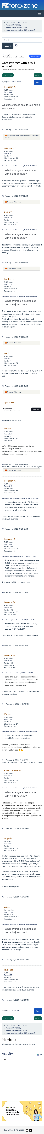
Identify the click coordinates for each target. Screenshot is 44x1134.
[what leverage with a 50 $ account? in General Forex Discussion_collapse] (41, 1054)
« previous (8, 75)
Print (38, 82)
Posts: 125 (8, 359)
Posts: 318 (8, 844)
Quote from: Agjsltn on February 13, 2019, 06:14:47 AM (18, 619)
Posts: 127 (8, 218)
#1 (3, 130)
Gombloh (21, 136)
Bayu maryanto (12, 136)
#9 (3, 645)
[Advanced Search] (16, 46)
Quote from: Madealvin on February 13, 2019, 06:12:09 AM (19, 556)
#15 (3, 1000)
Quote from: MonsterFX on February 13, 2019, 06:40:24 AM (19, 731)
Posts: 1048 (8, 912)
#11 (3, 760)
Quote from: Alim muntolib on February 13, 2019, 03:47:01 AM (20, 498)
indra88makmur (33, 136)
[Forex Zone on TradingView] (30, 1130)
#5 (3, 386)
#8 (3, 592)
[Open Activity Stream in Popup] (35, 1054)
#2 (3, 196)
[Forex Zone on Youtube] (26, 1130)
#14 (3, 960)
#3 (3, 262)
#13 (3, 897)
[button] (38, 82)
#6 (3, 420)
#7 (3, 529)
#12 (3, 828)
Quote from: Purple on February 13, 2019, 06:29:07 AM (18, 673)
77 (13, 82)
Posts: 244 (8, 92)
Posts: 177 (8, 434)
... (11, 82)
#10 (3, 704)
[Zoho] (22, 1111)
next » (37, 75)
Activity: (8, 1054)
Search (8, 46)
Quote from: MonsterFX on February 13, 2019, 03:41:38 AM (19, 166)
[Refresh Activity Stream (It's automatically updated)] (38, 1054)
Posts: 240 (8, 154)
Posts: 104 (8, 284)
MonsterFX (11, 202)
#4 (3, 337)
